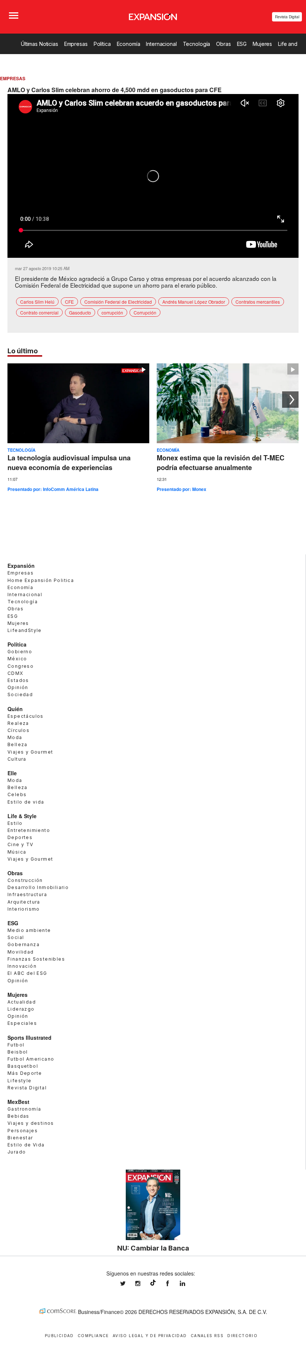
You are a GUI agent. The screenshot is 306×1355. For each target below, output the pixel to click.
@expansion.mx (153, 1282)
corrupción (112, 312)
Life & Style (22, 816)
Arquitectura (23, 902)
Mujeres (262, 44)
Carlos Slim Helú (37, 301)
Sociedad (20, 694)
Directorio (242, 1335)
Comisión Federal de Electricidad (118, 301)
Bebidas (18, 1116)
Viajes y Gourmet (30, 752)
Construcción (25, 880)
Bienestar (20, 1137)
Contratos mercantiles (257, 301)
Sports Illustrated (29, 1037)
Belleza (17, 744)
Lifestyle (19, 1080)
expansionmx (128, 1283)
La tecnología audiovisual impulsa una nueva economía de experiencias (69, 462)
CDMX (15, 673)
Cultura (16, 759)
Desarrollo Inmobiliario (38, 887)
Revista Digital (287, 16)
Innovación (22, 966)
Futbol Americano (30, 1059)
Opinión (17, 687)
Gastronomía (24, 1109)
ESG (242, 44)
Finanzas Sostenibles (36, 959)
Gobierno (19, 651)
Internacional (161, 44)
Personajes (22, 1130)
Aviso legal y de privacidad (150, 1335)
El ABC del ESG (27, 973)
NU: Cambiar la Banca (153, 1248)
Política (102, 44)
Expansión (21, 565)
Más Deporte (24, 1073)
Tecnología (196, 44)
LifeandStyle (24, 630)
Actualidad (21, 1002)
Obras (223, 44)
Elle (12, 773)
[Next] (290, 399)
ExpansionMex (173, 1283)
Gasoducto (80, 312)
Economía (128, 44)
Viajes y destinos (30, 1123)
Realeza (18, 723)
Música (16, 852)
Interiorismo (23, 909)
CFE (69, 301)
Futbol (15, 1045)
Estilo (14, 823)
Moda (14, 737)
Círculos (18, 730)
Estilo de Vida (26, 1145)
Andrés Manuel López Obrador (193, 301)
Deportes (19, 837)
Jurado (16, 1152)
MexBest (18, 1101)
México (17, 658)
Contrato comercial (39, 312)
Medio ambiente (29, 930)
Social (15, 937)
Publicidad (59, 1335)
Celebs (16, 794)
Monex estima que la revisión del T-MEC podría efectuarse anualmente (220, 462)
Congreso (20, 666)
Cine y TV (20, 844)
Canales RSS (207, 1335)
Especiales (22, 1023)
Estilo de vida (25, 802)
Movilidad (20, 952)
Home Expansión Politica (40, 580)
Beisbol (17, 1052)
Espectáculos (25, 716)
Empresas (76, 44)
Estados (18, 680)
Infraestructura (27, 894)
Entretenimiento (28, 830)
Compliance (93, 1335)
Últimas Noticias (39, 44)
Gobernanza (23, 944)
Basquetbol (22, 1066)
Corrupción (145, 312)
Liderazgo (21, 1009)
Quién (15, 709)
